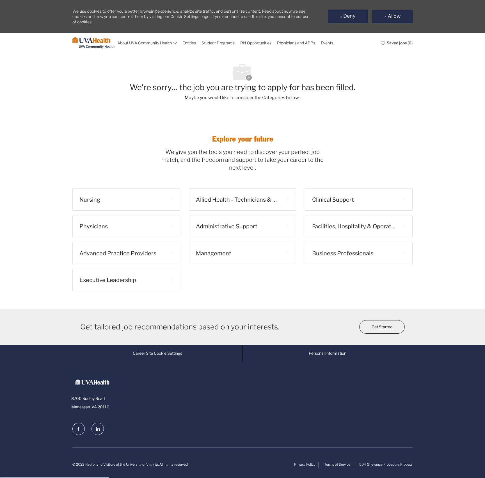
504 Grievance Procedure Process (386, 464)
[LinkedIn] (97, 429)
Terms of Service (337, 464)
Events (327, 42)
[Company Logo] (93, 43)
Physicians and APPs (296, 42)
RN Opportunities (255, 42)
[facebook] (78, 429)
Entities (189, 42)
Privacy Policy (304, 464)
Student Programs (218, 42)
